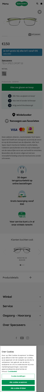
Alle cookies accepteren (18, 382)
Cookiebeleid (12, 371)
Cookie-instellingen (18, 376)
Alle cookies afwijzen (18, 388)
